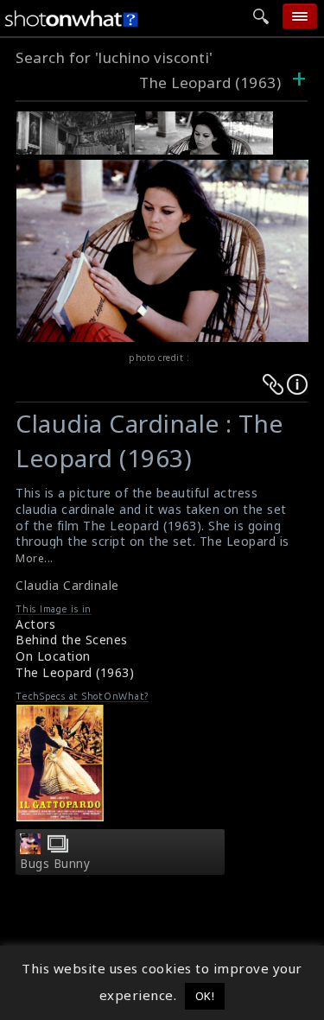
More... (35, 558)
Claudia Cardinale (67, 585)
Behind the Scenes (72, 639)
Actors (35, 624)
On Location (53, 656)
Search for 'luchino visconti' (114, 57)
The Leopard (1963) (210, 82)
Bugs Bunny (55, 863)
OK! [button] (205, 996)
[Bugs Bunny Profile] (30, 848)
